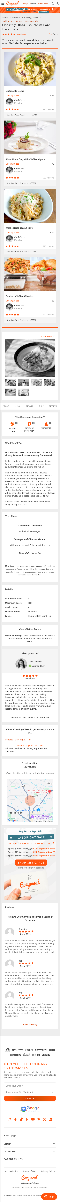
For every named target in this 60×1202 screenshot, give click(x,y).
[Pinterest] (38, 1119)
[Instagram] (9, 1119)
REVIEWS (53, 406)
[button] (3, 3)
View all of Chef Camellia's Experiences (30, 717)
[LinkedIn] (50, 1119)
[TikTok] (21, 1119)
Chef (41, 406)
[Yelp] (27, 1119)
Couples (9, 739)
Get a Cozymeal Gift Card (30, 745)
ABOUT (6, 406)
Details (29, 406)
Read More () (30, 1024)
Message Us (26, 3)
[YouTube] (33, 1119)
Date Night (20, 739)
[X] (44, 1119)
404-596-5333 (42, 3)
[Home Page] (12, 3)
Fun (29, 739)
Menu (17, 406)
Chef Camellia (35, 661)
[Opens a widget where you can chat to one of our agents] (49, 1197)
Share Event (46, 336)
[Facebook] (15, 1119)
